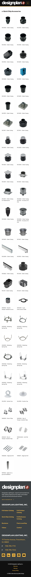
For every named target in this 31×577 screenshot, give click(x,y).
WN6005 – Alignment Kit (8, 455)
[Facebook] (3, 555)
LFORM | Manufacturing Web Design (15, 573)
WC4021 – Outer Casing (7, 164)
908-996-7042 (10, 550)
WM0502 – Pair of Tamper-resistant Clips (22, 419)
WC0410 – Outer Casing (22, 113)
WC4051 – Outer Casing (7, 181)
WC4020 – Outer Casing (23, 147)
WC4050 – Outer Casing (23, 164)
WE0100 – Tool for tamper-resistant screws (7, 308)
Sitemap (15, 568)
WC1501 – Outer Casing (22, 130)
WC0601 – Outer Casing (22, 96)
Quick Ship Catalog (8, 517)
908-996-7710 (10, 546)
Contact (19, 527)
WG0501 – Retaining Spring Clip (22, 364)
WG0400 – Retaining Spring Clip (7, 364)
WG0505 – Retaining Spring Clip (22, 383)
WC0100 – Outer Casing (7, 27)
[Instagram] (13, 555)
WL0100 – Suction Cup (7, 401)
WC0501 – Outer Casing (7, 96)
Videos (4, 527)
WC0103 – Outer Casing (22, 27)
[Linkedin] (8, 555)
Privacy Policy (15, 570)
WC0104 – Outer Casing (7, 44)
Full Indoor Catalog (8, 510)
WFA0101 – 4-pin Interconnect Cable (21, 308)
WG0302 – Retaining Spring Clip (22, 346)
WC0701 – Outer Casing (7, 113)
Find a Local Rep (22, 523)
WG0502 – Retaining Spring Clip (7, 383)
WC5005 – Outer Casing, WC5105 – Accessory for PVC (23, 220)
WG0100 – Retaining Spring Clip (7, 327)
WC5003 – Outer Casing (7, 219)
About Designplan (7, 499)
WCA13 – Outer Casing (7, 290)
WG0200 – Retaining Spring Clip (22, 327)
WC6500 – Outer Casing (7, 256)
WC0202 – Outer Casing (7, 79)
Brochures (5, 523)
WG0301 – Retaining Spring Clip (7, 346)
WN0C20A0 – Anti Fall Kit (22, 437)
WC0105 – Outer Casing (22, 44)
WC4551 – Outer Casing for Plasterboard (7, 199)
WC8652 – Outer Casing (7, 273)
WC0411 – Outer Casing (7, 130)
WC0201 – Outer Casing (22, 62)
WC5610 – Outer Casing (7, 239)
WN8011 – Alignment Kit (22, 455)
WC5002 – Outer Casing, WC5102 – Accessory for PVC (23, 200)
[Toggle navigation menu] (27, 3)
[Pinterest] (18, 555)
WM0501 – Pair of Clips (7, 418)
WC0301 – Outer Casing (22, 79)
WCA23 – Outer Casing (22, 290)
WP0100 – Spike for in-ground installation (7, 473)
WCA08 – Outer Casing (22, 273)
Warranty (15, 566)
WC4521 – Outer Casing (22, 181)
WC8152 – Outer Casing (22, 256)
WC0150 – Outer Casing (7, 62)
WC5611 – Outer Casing (22, 239)
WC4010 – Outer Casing (7, 147)
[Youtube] (24, 555)
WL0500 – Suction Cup (22, 401)
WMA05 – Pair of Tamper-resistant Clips (7, 437)
